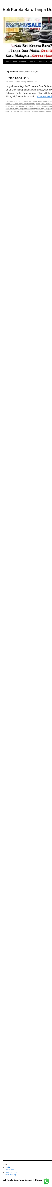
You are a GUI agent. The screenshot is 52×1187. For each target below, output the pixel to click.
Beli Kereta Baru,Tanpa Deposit (18, 1179)
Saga (15, 101)
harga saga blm (34, 108)
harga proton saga (43, 103)
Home (8, 61)
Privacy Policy (42, 1179)
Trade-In (32, 61)
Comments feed (11, 1172)
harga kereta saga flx (27, 103)
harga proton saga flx (27, 106)
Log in (7, 1167)
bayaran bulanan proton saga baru (37, 101)
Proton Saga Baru (17, 77)
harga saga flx (46, 108)
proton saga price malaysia (41, 111)
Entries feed (9, 1170)
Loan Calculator (19, 61)
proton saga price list (22, 111)
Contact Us (42, 61)
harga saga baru (21, 108)
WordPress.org (10, 1175)
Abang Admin (32, 81)
